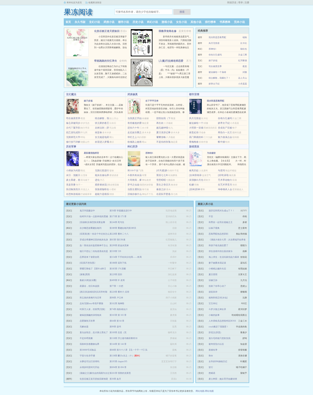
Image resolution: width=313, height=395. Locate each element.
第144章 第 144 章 (118, 344)
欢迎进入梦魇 (102, 141)
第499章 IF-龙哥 (117, 280)
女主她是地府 (102, 137)
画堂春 (98, 132)
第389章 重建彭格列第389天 (123, 228)
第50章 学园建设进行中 (121, 210)
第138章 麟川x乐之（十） (125, 355)
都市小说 (123, 21)
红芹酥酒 (242, 60)
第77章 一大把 (116, 286)
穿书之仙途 (133, 184)
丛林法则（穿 (102, 127)
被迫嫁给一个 (196, 123)
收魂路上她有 (135, 141)
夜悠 (245, 66)
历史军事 (71, 146)
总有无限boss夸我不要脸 (91, 303)
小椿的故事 (214, 315)
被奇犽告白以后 (216, 344)
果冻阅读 (78, 12)
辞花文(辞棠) (215, 332)
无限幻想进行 (102, 170)
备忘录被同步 (73, 123)
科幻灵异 (133, 146)
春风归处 (194, 170)
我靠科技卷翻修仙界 (89, 344)
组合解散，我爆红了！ (219, 78)
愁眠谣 (212, 373)
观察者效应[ (101, 184)
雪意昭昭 (161, 180)
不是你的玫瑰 (163, 141)
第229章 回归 (116, 274)
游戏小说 (167, 21)
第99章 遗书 (115, 326)
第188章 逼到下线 (118, 263)
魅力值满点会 (225, 137)
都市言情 (194, 94)
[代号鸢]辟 (161, 170)
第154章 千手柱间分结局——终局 (126, 257)
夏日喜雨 (213, 274)
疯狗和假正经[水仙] (218, 297)
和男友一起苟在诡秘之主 (221, 222)
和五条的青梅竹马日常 (90, 297)
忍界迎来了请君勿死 (89, 257)
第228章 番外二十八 (119, 234)
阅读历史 (232, 2)
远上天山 (242, 78)
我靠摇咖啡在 (102, 189)
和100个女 (133, 170)
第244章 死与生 (117, 222)
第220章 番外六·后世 (119, 292)
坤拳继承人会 (225, 189)
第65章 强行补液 (117, 239)
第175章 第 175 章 (118, 216)
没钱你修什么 (135, 194)
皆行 (211, 367)
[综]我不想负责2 (87, 263)
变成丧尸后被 (225, 127)
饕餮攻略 (161, 137)
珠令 (211, 355)
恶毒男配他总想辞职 (218, 234)
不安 (211, 216)
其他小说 (196, 21)
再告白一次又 (225, 132)
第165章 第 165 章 (118, 315)
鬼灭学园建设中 (87, 210)
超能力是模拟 (102, 194)
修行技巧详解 (73, 141)
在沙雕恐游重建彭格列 (90, 228)
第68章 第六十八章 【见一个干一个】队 (129, 350)
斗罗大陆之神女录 (217, 309)
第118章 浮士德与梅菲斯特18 (123, 338)
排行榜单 (210, 21)
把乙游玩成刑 (73, 132)
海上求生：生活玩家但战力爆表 (224, 257)
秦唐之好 (161, 189)
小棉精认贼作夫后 (217, 268)
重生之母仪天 (163, 184)
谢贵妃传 (194, 132)
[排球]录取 (223, 175)
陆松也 (243, 49)
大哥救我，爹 (135, 180)
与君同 (221, 170)
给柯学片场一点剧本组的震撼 (94, 216)
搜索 (182, 11)
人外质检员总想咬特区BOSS (222, 321)
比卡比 (243, 43)
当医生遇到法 (135, 189)
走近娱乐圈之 (135, 132)
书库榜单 (225, 21)
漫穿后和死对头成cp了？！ (222, 210)
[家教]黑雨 (85, 274)
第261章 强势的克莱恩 (120, 373)
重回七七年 (162, 175)
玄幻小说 (94, 21)
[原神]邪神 (194, 189)
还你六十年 (133, 127)
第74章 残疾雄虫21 (119, 309)
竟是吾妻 (71, 184)
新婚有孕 (213, 350)
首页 (68, 21)
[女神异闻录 (195, 175)
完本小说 (239, 21)
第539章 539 (115, 251)
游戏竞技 (194, 146)
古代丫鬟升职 (73, 127)
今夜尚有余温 (135, 175)
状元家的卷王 (102, 123)
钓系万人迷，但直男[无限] (92, 309)
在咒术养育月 (225, 184)
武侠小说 (109, 21)
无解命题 (84, 326)
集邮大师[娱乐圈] (88, 280)
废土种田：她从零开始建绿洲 (223, 379)
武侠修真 (133, 94)
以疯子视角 (214, 228)
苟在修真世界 (215, 66)
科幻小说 (152, 21)
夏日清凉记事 (163, 132)
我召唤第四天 (73, 189)
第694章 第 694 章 (118, 367)
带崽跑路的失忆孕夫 (105, 60)
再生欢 (159, 123)
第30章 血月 (115, 379)
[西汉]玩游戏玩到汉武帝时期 (93, 292)
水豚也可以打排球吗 (89, 361)
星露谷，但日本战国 (89, 286)
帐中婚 (221, 141)
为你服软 (211, 153)
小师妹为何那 (73, 170)
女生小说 (181, 21)
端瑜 (245, 37)
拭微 (245, 72)
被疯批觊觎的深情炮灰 (90, 315)
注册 (247, 2)
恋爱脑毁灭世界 (87, 321)
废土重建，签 (73, 180)
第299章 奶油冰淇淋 (119, 245)
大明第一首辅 (196, 127)
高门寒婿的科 (196, 137)
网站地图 (200, 391)
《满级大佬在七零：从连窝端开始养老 (227, 239)
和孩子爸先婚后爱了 (218, 245)
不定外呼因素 (86, 338)
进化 (97, 180)
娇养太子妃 (214, 83)
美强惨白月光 (196, 180)
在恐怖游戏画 (73, 194)
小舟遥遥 (242, 83)
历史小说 (138, 21)
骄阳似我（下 (163, 118)
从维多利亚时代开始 (89, 367)
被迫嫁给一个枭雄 (217, 72)
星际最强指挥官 (91, 153)
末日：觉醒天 (73, 175)
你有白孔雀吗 (215, 54)
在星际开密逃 (163, 194)
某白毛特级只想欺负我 (219, 338)
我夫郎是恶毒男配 (217, 37)
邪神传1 (212, 49)
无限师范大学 (73, 137)
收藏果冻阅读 (94, 2)
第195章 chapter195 (118, 361)
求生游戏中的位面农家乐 (221, 251)
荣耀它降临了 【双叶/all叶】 (93, 268)
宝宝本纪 (213, 303)
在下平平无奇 (151, 101)
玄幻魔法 (71, 94)
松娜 (191, 184)
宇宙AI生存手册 (87, 355)
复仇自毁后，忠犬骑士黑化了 (94, 332)
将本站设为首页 (74, 2)
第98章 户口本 (116, 297)
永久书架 (80, 21)
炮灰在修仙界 (102, 175)
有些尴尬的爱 (135, 123)
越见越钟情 (162, 127)
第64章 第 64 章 (117, 321)
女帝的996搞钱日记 (218, 361)
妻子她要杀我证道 (217, 263)
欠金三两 (242, 54)
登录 (240, 2)
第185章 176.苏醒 (118, 268)
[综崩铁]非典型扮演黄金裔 (92, 222)
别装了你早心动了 (217, 286)
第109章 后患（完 (118, 332)
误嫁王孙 (213, 280)
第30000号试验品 (88, 350)
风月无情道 (214, 43)
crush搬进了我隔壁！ (219, 326)
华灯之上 (132, 137)
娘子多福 (213, 60)
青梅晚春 (194, 141)
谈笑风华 (213, 292)
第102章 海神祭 (117, 303)
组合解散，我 (102, 118)
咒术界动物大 (225, 180)
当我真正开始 (135, 118)
